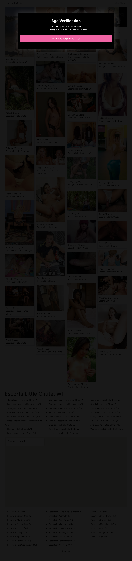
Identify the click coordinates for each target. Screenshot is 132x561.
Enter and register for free (66, 38)
